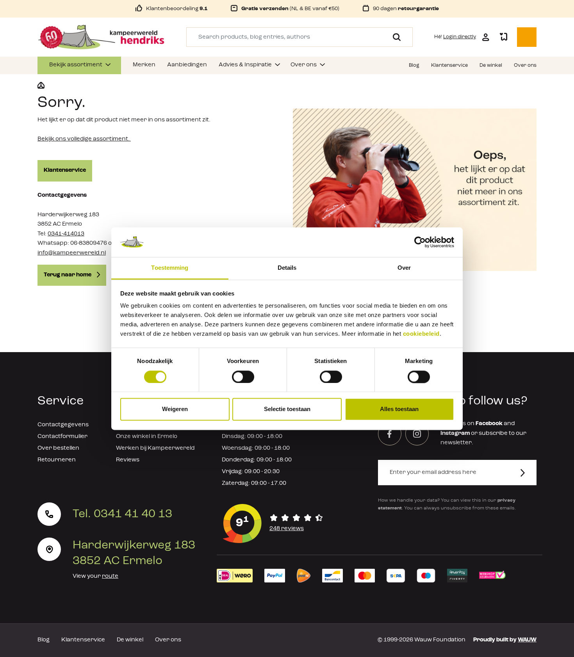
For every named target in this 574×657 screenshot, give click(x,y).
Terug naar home (68, 275)
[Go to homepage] (101, 37)
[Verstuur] (527, 472)
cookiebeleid (421, 334)
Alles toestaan (399, 409)
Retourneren (56, 460)
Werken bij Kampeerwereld (155, 448)
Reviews (127, 460)
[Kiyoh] (273, 523)
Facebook (489, 424)
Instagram (455, 433)
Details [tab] (287, 268)
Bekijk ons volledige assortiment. (84, 139)
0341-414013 (66, 234)
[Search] (394, 37)
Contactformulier (62, 437)
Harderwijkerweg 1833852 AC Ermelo (134, 553)
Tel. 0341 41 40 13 (122, 514)
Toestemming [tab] (169, 268)
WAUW (527, 640)
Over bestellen (58, 448)
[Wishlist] (503, 37)
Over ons (168, 640)
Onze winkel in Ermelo (146, 437)
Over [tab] (404, 268)
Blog (43, 640)
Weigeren (175, 409)
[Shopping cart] (527, 37)
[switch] (243, 376)
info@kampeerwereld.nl (71, 253)
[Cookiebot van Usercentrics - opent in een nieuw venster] (420, 242)
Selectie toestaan (287, 409)
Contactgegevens (63, 425)
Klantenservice (65, 170)
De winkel (130, 640)
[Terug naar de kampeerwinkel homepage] (41, 85)
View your (95, 576)
